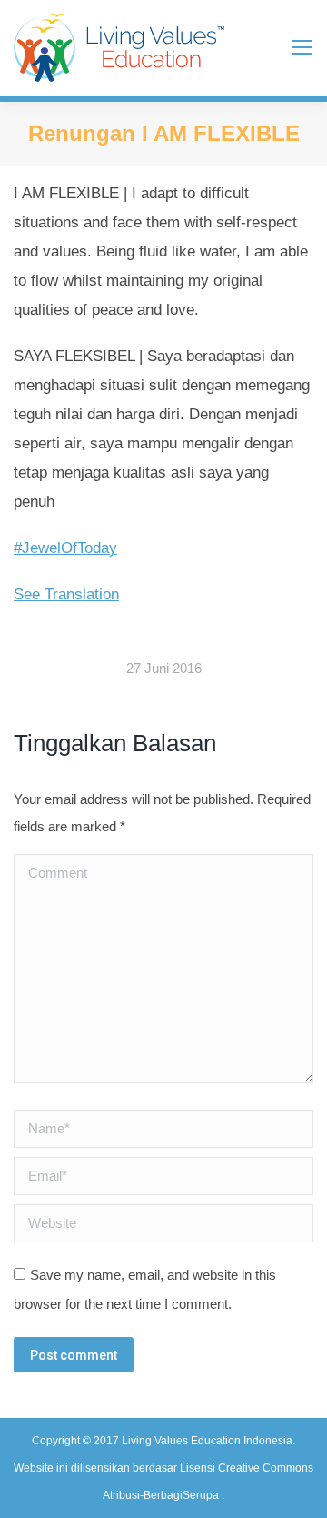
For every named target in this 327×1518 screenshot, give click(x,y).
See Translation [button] (66, 594)
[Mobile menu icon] (302, 47)
